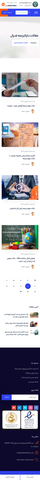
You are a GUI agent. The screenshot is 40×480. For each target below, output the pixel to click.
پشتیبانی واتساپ (21, 12)
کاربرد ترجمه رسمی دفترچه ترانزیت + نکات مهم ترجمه (22, 157)
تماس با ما (30, 477)
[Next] (35, 280)
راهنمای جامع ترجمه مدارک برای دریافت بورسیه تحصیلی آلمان (16, 324)
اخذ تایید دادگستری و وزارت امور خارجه (26, 369)
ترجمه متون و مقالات (31, 373)
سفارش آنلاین (10, 477)
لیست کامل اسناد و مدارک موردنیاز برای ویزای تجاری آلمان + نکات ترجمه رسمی (16, 333)
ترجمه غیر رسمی (33, 382)
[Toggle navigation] (36, 12)
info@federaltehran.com (25, 453)
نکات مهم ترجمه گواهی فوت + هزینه (21, 106)
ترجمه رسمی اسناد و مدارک (29, 377)
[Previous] (21, 292)
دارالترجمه (34, 43)
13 (28, 292)
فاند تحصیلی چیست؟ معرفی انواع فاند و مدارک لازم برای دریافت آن (16, 315)
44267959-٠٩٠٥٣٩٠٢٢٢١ (25, 460)
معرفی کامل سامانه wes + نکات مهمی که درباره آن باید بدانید (21, 260)
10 (13, 286)
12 (34, 292)
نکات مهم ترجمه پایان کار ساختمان (22, 208)
